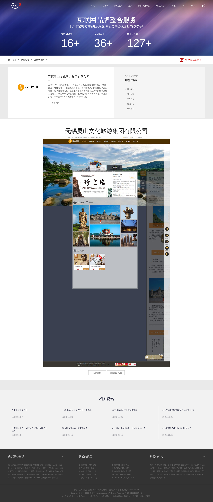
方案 (130, 6)
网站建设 (104, 6)
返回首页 (97, 373)
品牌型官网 (39, 60)
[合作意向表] (203, 5)
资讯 (174, 6)
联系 (193, 6)
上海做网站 (135, 496)
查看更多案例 (116, 373)
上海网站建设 (80, 496)
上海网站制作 (92, 496)
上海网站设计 (104, 496)
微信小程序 (161, 6)
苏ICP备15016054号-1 (133, 493)
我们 (183, 6)
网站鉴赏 (118, 6)
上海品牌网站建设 (118, 496)
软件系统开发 (144, 6)
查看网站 (55, 103)
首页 (93, 6)
